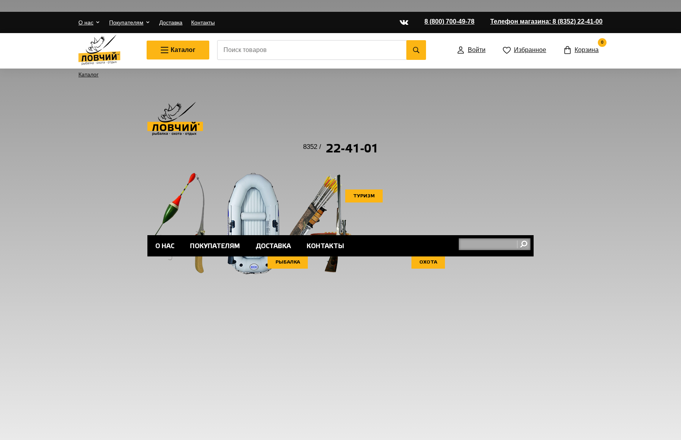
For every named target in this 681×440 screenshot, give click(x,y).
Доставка (170, 22)
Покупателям (126, 22)
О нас (85, 22)
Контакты (203, 22)
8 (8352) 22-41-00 (546, 21)
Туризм (364, 196)
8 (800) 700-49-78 (449, 21)
